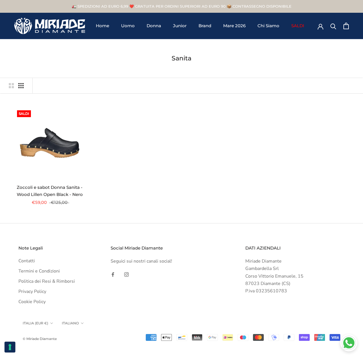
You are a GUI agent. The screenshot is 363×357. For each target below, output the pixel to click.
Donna (154, 26)
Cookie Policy (32, 302)
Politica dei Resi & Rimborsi (46, 281)
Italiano (70, 323)
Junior (180, 26)
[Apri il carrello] (346, 26)
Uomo (128, 26)
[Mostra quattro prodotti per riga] (21, 85)
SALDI (297, 26)
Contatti (26, 261)
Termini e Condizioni (39, 271)
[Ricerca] (333, 26)
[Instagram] (126, 274)
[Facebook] (113, 274)
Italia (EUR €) (35, 323)
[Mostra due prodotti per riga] (11, 85)
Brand (205, 26)
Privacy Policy (32, 291)
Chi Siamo (268, 26)
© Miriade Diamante (40, 339)
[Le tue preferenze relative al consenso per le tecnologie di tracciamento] (10, 347)
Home (102, 26)
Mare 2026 (234, 26)
